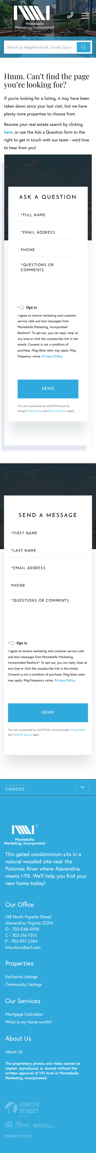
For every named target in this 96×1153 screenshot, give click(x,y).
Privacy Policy (52, 356)
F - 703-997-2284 (21, 941)
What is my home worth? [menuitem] (28, 1022)
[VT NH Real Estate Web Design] (48, 1109)
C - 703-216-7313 (21, 935)
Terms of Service (57, 411)
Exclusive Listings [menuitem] (21, 976)
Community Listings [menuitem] (23, 984)
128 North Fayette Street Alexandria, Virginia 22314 (29, 920)
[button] (83, 47)
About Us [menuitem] (14, 1052)
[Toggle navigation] (85, 16)
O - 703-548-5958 (22, 929)
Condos (15, 789)
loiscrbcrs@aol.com (23, 947)
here (8, 132)
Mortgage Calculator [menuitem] (24, 1014)
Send (48, 389)
